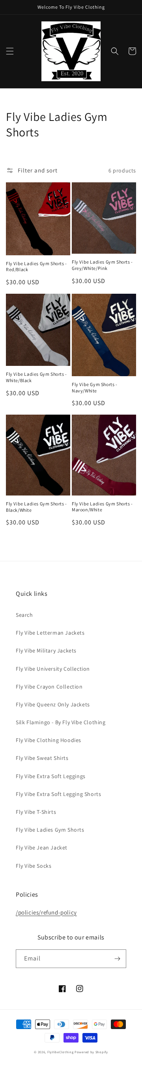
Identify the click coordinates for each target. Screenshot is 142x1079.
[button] (10, 51)
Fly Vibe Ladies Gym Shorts (50, 829)
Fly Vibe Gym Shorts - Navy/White (95, 387)
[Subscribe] (117, 958)
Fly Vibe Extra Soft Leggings (51, 776)
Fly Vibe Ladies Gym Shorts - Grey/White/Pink (102, 265)
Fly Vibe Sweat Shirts (42, 757)
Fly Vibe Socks (33, 865)
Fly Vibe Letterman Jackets (50, 632)
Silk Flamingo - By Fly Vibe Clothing (61, 722)
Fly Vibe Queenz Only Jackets (53, 704)
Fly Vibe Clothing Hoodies (48, 740)
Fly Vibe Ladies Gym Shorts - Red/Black (36, 266)
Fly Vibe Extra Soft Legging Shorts (58, 794)
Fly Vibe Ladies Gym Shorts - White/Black (36, 377)
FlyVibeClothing (60, 1052)
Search (24, 614)
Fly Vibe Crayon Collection (49, 686)
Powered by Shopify (91, 1052)
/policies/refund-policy (46, 912)
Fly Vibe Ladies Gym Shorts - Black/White (36, 507)
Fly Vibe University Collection (53, 668)
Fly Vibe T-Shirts (36, 811)
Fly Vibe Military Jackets (46, 650)
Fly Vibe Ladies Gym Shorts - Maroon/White (102, 507)
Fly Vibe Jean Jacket (41, 847)
